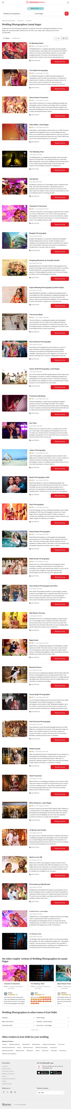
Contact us (5, 1066)
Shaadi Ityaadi (34, 749)
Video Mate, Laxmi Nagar (39, 125)
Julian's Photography (37, 450)
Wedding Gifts (26, 1044)
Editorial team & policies (8, 1078)
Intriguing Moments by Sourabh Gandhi (44, 260)
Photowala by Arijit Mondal (39, 884)
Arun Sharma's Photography (40, 342)
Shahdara (5, 1018)
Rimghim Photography (37, 233)
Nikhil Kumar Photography (39, 559)
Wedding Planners (28, 1047)
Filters (7, 38)
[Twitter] (7, 1092)
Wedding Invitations (14, 1044)
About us (4, 1076)
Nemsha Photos (35, 667)
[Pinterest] (11, 1092)
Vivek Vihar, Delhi (7, 1025)
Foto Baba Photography (38, 70)
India (42, 1092)
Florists (19, 1047)
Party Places (62, 1050)
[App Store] (43, 1074)
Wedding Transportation (49, 1044)
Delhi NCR (21, 20)
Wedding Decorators (7, 1050)
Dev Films (33, 423)
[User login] (67, 2)
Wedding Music (36, 1044)
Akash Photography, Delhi (39, 477)
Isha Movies (33, 179)
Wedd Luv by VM (35, 857)
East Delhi (28, 20)
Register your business (8, 1073)
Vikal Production (35, 776)
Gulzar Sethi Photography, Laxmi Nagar (44, 369)
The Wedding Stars (36, 152)
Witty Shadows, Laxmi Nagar (40, 803)
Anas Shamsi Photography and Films (43, 586)
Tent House (61, 1044)
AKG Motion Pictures (37, 613)
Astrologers (54, 1050)
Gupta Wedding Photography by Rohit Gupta (46, 287)
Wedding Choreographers (9, 1053)
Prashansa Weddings (37, 396)
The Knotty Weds (36, 315)
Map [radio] (66, 38)
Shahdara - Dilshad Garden (44, 1021)
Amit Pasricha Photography (39, 722)
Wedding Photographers (9, 20)
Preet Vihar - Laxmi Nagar (44, 1025)
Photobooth (45, 1050)
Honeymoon (53, 1047)
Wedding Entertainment (8, 1047)
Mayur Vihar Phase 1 (8, 1021)
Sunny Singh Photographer (39, 694)
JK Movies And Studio (37, 830)
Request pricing (60, 62)
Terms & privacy (6, 1068)
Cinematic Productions (38, 206)
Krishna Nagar (41, 1018)
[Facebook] (3, 1092)
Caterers (4, 1044)
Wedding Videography (42, 1047)
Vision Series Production (38, 98)
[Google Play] (56, 1074)
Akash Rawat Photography (39, 532)
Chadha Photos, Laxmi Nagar (38, 911)
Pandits (38, 1050)
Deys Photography (36, 504)
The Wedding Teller (35, 934)
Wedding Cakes (20, 1050)
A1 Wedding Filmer (36, 43)
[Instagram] (15, 1092)
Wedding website (7, 1083)
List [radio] (58, 38)
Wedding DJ (30, 1050)
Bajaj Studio (33, 640)
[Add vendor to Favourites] (24, 44)
